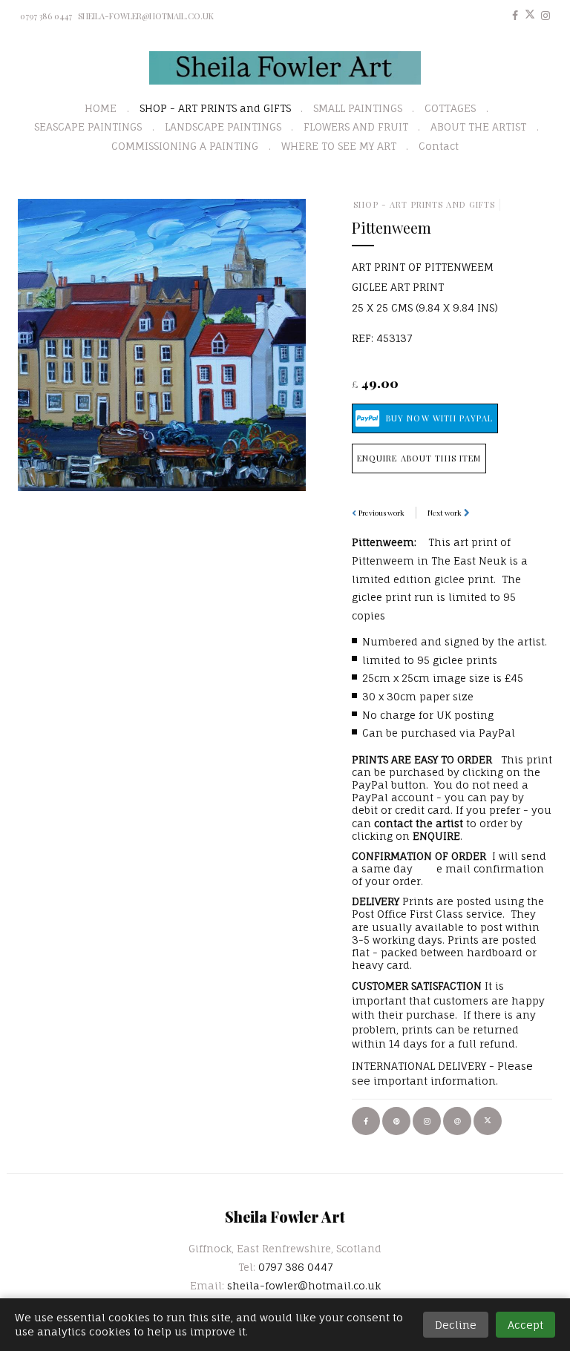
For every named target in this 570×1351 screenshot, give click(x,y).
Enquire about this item (419, 458)
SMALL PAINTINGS (357, 108)
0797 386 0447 (46, 16)
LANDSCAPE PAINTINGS (223, 126)
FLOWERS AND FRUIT (356, 126)
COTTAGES (450, 108)
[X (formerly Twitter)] (530, 15)
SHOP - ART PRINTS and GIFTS (215, 108)
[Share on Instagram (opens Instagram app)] (427, 1121)
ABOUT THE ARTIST (478, 126)
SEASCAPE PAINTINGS (88, 126)
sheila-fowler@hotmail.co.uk (146, 16)
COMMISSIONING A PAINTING (184, 145)
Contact (439, 145)
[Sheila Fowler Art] (285, 68)
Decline (455, 1324)
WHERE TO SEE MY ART (338, 145)
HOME (101, 108)
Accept (525, 1324)
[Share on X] (488, 1121)
